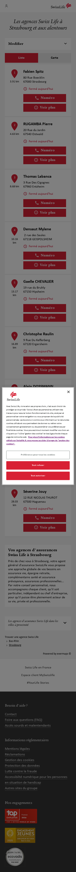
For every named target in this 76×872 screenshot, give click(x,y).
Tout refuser (38, 465)
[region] (38, 436)
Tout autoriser (38, 475)
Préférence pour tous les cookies (38, 455)
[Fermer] (68, 391)
